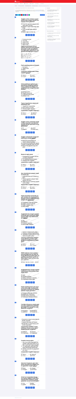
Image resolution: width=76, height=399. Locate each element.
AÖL (15, 397)
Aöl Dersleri (42, 3)
